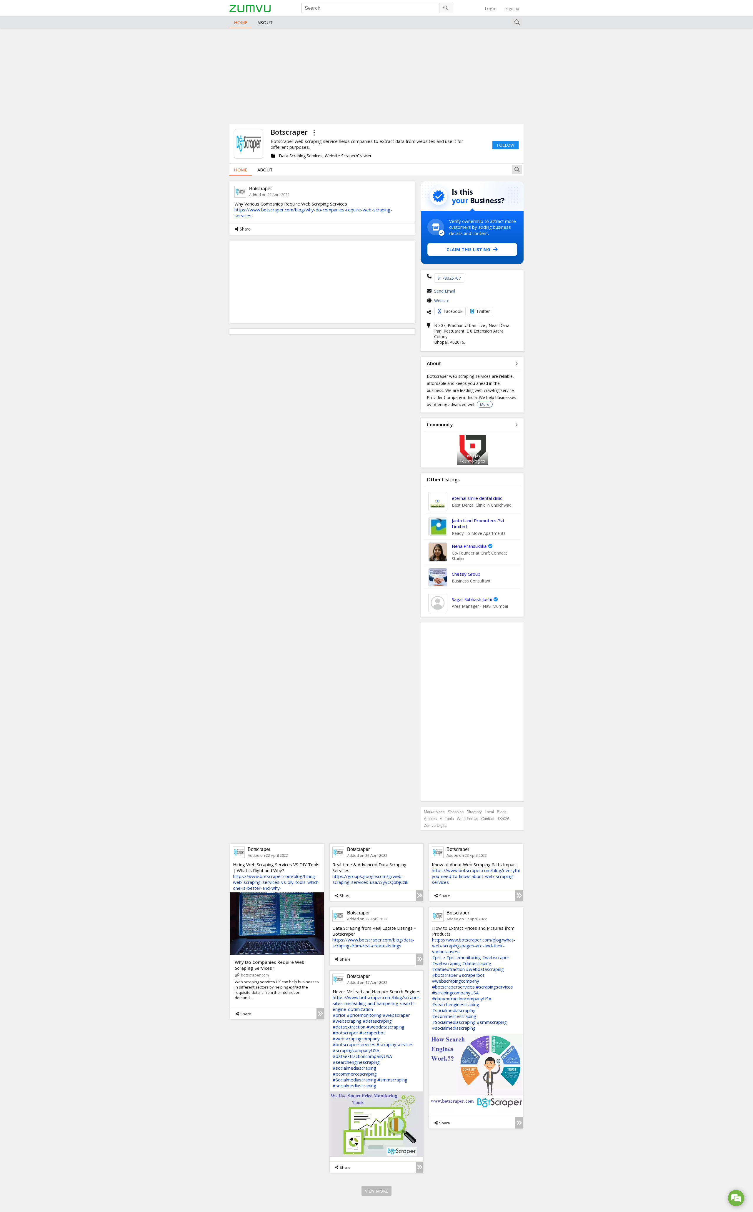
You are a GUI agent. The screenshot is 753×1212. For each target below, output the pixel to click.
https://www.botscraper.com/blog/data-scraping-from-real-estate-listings (373, 943)
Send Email (444, 291)
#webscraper (495, 957)
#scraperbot (471, 975)
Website (441, 300)
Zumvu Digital (435, 825)
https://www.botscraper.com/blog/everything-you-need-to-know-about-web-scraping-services (479, 876)
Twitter (483, 311)
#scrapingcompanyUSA (455, 993)
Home (240, 22)
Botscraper (260, 188)
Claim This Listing (468, 249)
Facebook (453, 311)
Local (489, 812)
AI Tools (447, 819)
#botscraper (445, 975)
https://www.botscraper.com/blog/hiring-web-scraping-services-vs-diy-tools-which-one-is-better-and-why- (276, 882)
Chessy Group (466, 574)
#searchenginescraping (455, 1004)
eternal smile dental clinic (477, 498)
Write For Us (467, 819)
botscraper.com (255, 975)
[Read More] (320, 1013)
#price (438, 957)
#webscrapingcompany (455, 981)
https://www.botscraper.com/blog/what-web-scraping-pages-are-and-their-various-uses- (473, 945)
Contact (487, 819)
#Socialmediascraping (454, 1022)
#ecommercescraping (454, 1016)
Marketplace (434, 812)
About (265, 22)
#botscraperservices (453, 987)
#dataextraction (448, 969)
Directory (474, 812)
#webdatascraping (485, 969)
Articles (430, 819)
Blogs (502, 812)
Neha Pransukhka (469, 546)
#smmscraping (492, 1022)
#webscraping (446, 963)
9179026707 (449, 278)
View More (376, 1191)
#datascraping (476, 963)
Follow (505, 145)
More (484, 404)
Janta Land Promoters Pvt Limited (478, 523)
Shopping (456, 812)
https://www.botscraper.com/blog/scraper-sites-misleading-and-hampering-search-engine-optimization (377, 1003)
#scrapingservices (494, 987)
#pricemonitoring (463, 957)
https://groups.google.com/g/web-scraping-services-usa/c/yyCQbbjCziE (370, 879)
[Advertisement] (376, 75)
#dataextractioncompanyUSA (461, 998)
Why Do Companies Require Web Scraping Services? (269, 965)
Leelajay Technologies (472, 458)
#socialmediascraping (454, 1010)
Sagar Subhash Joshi (472, 599)
